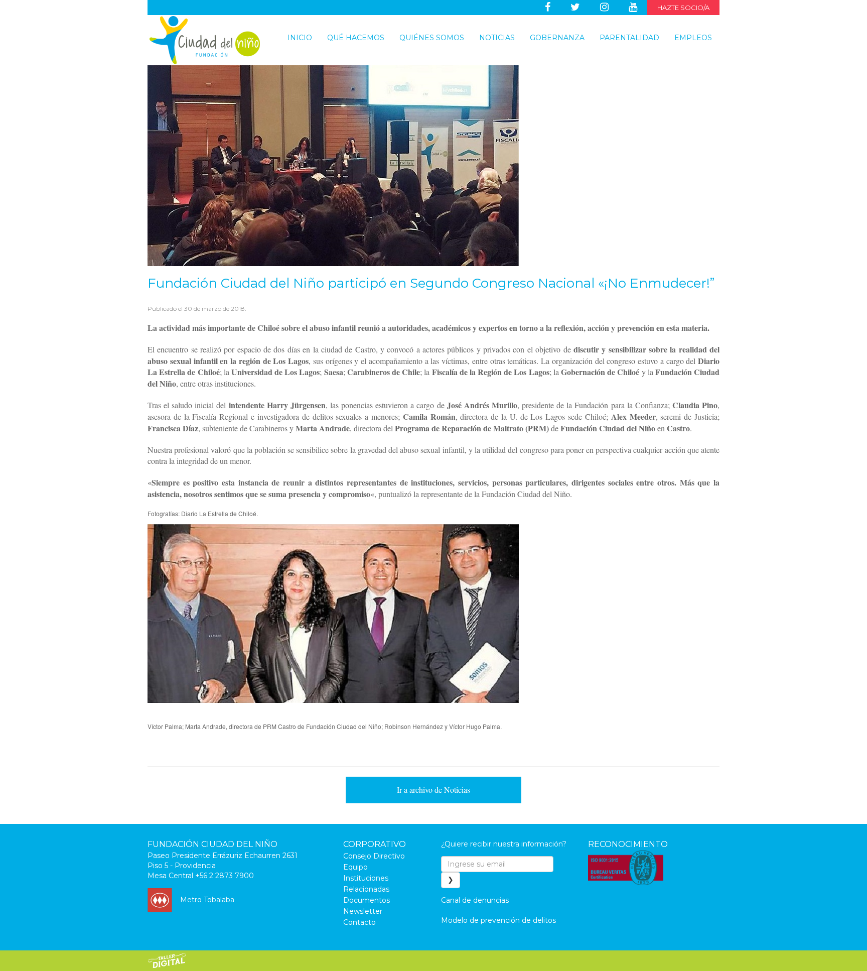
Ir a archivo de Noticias (433, 789)
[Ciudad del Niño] (204, 40)
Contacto (359, 922)
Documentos (366, 900)
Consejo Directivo (374, 856)
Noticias (497, 37)
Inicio (299, 37)
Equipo (355, 867)
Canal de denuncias (475, 900)
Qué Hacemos (355, 37)
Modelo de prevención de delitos (498, 920)
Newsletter (362, 911)
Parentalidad (629, 37)
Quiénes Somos (431, 37)
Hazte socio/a (683, 8)
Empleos (693, 37)
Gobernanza (557, 37)
